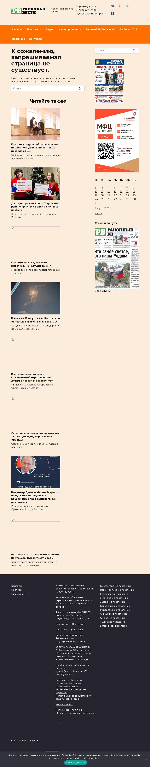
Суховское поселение (112, 618)
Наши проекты (68, 29)
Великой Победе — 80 (100, 29)
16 (134, 191)
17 (96, 195)
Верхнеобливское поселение (117, 590)
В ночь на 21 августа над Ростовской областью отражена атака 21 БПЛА (35, 320)
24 (96, 199)
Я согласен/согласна (76, 762)
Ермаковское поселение (114, 594)
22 (127, 195)
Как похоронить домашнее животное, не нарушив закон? (31, 264)
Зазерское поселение (112, 602)
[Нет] (146, 759)
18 (102, 195)
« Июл (98, 213)
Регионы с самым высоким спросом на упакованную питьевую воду (35, 556)
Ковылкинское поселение (115, 606)
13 (115, 191)
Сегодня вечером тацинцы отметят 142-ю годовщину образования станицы (35, 436)
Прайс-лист (17, 594)
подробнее (68, 755)
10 (96, 191)
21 (121, 195)
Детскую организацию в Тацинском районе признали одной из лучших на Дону (35, 206)
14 (121, 191)
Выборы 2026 (128, 29)
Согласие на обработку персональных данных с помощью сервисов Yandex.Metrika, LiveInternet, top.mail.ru (71, 686)
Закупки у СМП (64, 704)
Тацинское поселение (112, 622)
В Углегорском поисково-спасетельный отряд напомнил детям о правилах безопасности (32, 377)
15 (127, 191)
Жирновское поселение (114, 598)
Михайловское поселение (115, 610)
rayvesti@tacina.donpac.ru (91, 13)
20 (115, 195)
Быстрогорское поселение (115, 586)
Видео (50, 29)
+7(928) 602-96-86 (86, 10)
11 (102, 191)
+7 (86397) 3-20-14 (86, 6)
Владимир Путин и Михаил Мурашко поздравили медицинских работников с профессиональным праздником (35, 497)
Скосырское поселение (113, 614)
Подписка (18, 38)
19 (109, 195)
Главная (17, 29)
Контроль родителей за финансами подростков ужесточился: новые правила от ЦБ (35, 147)
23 (134, 195)
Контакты (35, 38)
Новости (32, 29)
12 (109, 191)
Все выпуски (103, 290)
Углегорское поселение (113, 626)
